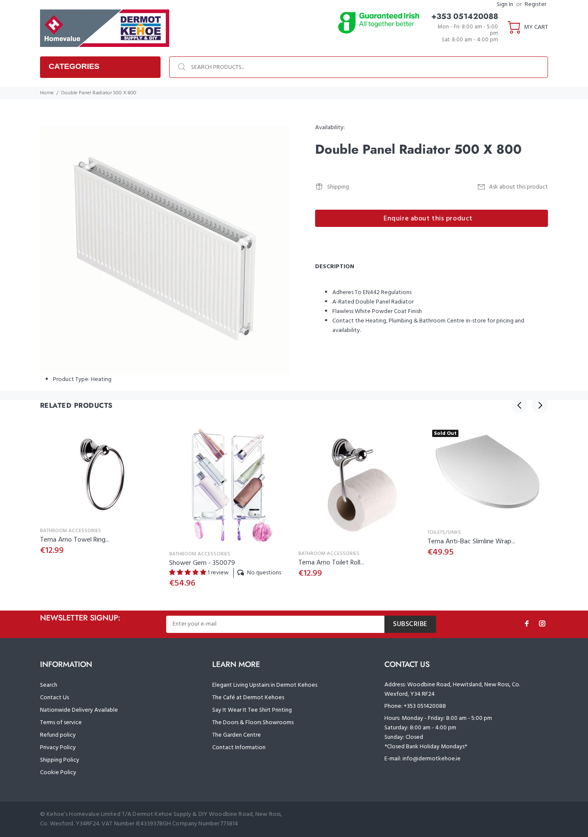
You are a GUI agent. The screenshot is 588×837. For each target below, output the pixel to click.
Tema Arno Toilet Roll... (331, 562)
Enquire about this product (428, 218)
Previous (519, 405)
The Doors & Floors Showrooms (253, 723)
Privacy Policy (58, 748)
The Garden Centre (236, 735)
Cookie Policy (58, 773)
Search (48, 685)
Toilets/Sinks (444, 532)
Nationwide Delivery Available (79, 710)
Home (47, 93)
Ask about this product (518, 187)
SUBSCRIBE (410, 624)
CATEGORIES (74, 66)
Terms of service (61, 723)
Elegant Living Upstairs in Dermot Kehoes (264, 685)
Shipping (338, 187)
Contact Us (54, 698)
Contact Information (239, 748)
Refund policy (58, 735)
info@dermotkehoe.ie (431, 759)
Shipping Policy (59, 760)
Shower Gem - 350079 (202, 563)
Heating (101, 379)
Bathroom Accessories (70, 531)
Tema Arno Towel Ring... (74, 540)
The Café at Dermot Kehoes (248, 698)
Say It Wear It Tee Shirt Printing (252, 710)
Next (540, 405)
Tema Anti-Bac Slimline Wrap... (471, 541)
